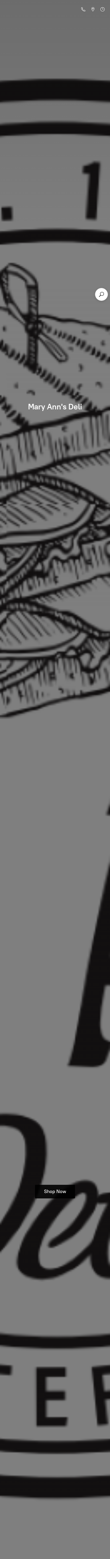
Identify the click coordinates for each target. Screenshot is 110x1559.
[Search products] (101, 294)
